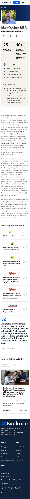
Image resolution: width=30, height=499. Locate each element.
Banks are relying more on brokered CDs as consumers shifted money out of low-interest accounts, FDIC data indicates (14, 392)
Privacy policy (5, 473)
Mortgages (4, 447)
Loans (2, 456)
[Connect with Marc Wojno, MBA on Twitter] (3, 36)
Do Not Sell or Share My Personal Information (13, 480)
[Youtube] (16, 488)
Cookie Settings (5, 476)
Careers (18, 453)
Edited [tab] (14, 365)
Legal (2, 470)
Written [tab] (5, 365)
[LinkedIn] (12, 488)
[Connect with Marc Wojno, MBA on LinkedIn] (9, 36)
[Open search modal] (23, 2)
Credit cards (4, 453)
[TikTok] (19, 488)
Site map (18, 450)
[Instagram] (9, 488)
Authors (3, 7)
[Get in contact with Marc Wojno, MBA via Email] (15, 36)
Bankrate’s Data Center (7, 460)
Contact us (19, 456)
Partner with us (20, 460)
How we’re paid (20, 447)
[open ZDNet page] (15, 234)
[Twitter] (6, 488)
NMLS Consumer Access (8, 430)
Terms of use (4, 483)
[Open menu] (27, 2)
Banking (3, 450)
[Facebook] (2, 488)
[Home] (7, 2)
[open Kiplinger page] (15, 277)
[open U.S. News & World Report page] (15, 309)
